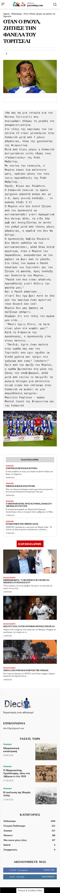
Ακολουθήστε (48, 877)
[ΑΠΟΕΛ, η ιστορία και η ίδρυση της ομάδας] (30, 652)
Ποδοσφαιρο (17, 14)
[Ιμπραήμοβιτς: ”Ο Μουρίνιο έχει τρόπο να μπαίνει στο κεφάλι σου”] (30, 562)
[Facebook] (6, 54)
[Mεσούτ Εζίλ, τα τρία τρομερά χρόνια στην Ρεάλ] (30, 608)
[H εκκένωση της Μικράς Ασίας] (46, 795)
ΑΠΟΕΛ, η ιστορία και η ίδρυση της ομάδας (25, 670)
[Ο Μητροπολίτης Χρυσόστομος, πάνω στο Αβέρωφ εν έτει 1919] (46, 773)
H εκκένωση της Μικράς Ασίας (22, 524)
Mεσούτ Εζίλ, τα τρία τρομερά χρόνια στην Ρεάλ (29, 626)
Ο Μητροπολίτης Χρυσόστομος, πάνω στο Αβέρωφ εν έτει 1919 (16, 773)
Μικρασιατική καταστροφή (20, 486)
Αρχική (6, 14)
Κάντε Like (49, 870)
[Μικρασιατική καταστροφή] (46, 751)
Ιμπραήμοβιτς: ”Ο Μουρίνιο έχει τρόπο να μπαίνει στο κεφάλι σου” (26, 581)
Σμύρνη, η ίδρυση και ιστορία (21, 468)
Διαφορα (10, 466)
